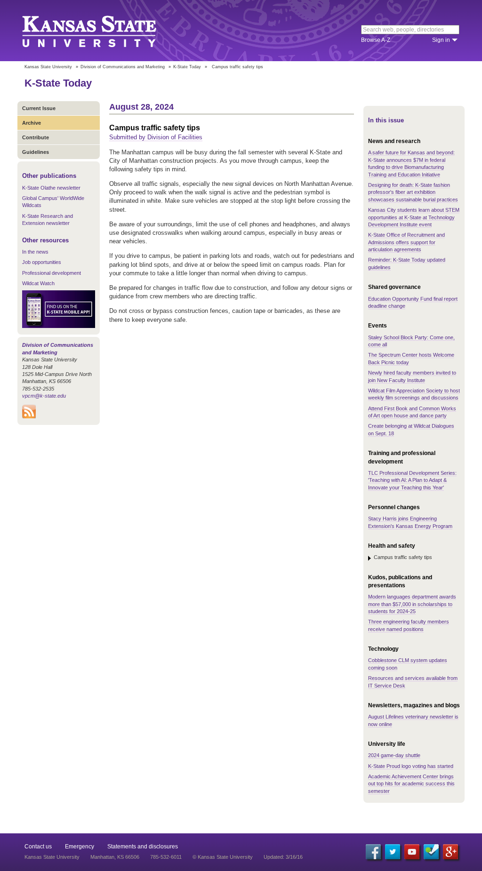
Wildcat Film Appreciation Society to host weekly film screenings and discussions (414, 394)
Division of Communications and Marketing (122, 66)
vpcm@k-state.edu (44, 396)
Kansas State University (101, 30)
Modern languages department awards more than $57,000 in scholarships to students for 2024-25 (412, 604)
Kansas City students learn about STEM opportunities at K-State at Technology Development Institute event (413, 217)
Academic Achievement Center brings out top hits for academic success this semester (411, 784)
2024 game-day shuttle (394, 755)
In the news (35, 252)
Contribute (35, 137)
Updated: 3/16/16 (283, 857)
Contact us (38, 846)
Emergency (79, 846)
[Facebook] (373, 851)
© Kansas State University (223, 857)
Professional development (51, 273)
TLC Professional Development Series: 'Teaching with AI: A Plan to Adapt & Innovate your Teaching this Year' (412, 480)
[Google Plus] (450, 851)
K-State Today (187, 66)
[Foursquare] (431, 851)
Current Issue (39, 108)
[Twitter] (392, 851)
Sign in (441, 40)
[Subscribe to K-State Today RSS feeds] (29, 416)
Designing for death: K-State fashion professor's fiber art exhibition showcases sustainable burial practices (413, 192)
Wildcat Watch (38, 283)
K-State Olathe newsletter (51, 188)
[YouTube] (411, 851)
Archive (31, 123)
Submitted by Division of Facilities (155, 137)
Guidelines (35, 152)
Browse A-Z (375, 40)
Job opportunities (41, 262)
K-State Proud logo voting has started (410, 766)
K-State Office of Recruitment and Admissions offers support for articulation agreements (406, 242)
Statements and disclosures (142, 846)
